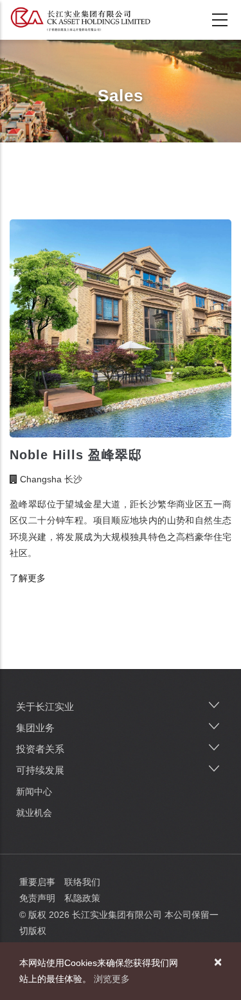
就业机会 (34, 813)
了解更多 (28, 578)
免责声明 (37, 898)
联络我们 (82, 882)
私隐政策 (82, 898)
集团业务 (35, 727)
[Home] (80, 19)
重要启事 (37, 882)
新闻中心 (34, 791)
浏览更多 (112, 979)
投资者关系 (40, 748)
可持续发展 (40, 770)
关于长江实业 (45, 706)
